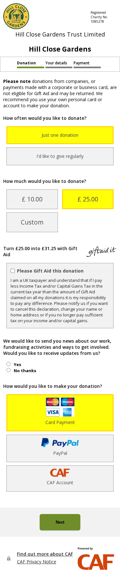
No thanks (25, 370)
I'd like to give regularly (60, 156)
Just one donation (60, 135)
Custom (32, 222)
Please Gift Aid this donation (50, 271)
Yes (17, 364)
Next (60, 522)
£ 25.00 (87, 199)
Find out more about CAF (45, 554)
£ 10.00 (32, 199)
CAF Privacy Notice (36, 562)
